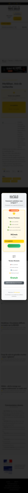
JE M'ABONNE (9, 241)
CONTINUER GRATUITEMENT (14, 282)
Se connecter (17, 292)
